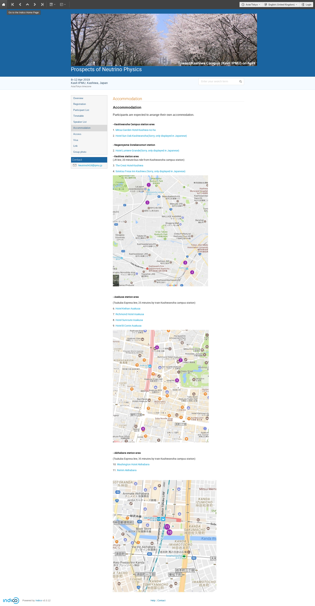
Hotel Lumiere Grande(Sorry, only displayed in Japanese (147, 150)
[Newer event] (34, 4)
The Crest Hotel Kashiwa (129, 165)
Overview (78, 98)
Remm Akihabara (127, 470)
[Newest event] (42, 4)
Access (77, 134)
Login (308, 4)
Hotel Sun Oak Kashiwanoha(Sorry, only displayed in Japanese (151, 135)
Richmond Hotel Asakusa (130, 314)
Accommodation (81, 128)
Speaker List (80, 122)
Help (153, 600)
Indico (39, 600)
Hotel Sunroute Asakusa (129, 320)
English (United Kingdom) (282, 4)
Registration (79, 104)
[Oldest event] (13, 4)
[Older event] (20, 4)
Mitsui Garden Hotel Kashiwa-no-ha (136, 130)
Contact (161, 600)
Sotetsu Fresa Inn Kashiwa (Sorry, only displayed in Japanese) (150, 171)
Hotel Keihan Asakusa (128, 308)
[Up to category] (27, 4)
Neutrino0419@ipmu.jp (90, 165)
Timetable (78, 116)
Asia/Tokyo (252, 4)
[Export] (53, 4)
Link (75, 146)
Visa (75, 140)
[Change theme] (63, 4)
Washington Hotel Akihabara (133, 464)
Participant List (81, 110)
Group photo (79, 152)
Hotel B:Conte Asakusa (129, 325)
